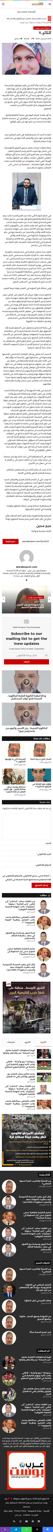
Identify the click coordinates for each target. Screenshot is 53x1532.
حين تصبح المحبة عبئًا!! (40, 1332)
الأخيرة (43, 1042)
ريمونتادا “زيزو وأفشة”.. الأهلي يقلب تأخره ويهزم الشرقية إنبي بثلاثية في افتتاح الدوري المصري (20, 1064)
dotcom (26, 1507)
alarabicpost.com (26, 567)
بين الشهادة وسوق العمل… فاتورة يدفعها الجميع (29, 606)
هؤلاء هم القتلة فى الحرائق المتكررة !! (41, 785)
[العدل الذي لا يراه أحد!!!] (39, 750)
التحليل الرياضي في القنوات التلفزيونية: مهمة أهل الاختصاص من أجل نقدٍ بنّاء (35, 1287)
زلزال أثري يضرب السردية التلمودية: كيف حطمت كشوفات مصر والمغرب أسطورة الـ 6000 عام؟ (18, 967)
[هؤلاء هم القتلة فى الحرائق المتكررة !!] (39, 775)
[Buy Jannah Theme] (26, 12)
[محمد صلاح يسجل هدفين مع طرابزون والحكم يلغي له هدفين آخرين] (44, 1077)
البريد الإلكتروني (43, 854)
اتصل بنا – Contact (30, 1515)
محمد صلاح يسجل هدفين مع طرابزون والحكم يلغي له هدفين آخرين (20, 1076)
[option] (26, 599)
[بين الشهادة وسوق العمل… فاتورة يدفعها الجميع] (9, 1322)
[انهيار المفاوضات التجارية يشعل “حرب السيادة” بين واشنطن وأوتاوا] (44, 1054)
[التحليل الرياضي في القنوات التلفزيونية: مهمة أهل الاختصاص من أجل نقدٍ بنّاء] (9, 1291)
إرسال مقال (8, 1511)
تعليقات (11, 1042)
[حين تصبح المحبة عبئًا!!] (9, 1338)
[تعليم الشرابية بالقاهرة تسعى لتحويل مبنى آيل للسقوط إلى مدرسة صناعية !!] (44, 954)
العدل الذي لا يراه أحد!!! (40, 759)
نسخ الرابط (10, 541)
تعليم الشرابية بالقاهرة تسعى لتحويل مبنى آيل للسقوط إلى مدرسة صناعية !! (21, 951)
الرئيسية (46, 22)
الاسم (48, 843)
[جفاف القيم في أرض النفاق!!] (9, 1306)
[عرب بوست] (36, 4)
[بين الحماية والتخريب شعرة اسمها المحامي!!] (9, 1187)
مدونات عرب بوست (27, 22)
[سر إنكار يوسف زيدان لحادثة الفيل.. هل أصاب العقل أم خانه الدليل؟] (13, 777)
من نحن (18, 1515)
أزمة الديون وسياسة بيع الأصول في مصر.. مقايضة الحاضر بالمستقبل (20, 935)
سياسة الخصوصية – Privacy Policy (28, 1511)
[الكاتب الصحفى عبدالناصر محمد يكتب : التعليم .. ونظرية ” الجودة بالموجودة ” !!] (44, 923)
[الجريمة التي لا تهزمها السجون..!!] (13, 750)
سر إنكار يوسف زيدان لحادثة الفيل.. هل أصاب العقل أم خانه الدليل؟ (14, 789)
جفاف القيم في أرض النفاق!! (37, 1300)
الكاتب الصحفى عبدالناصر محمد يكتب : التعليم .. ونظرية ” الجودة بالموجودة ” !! (20, 920)
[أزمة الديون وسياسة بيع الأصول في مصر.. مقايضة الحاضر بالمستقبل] (44, 939)
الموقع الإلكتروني (43, 865)
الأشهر (27, 1042)
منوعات (39, 22)
